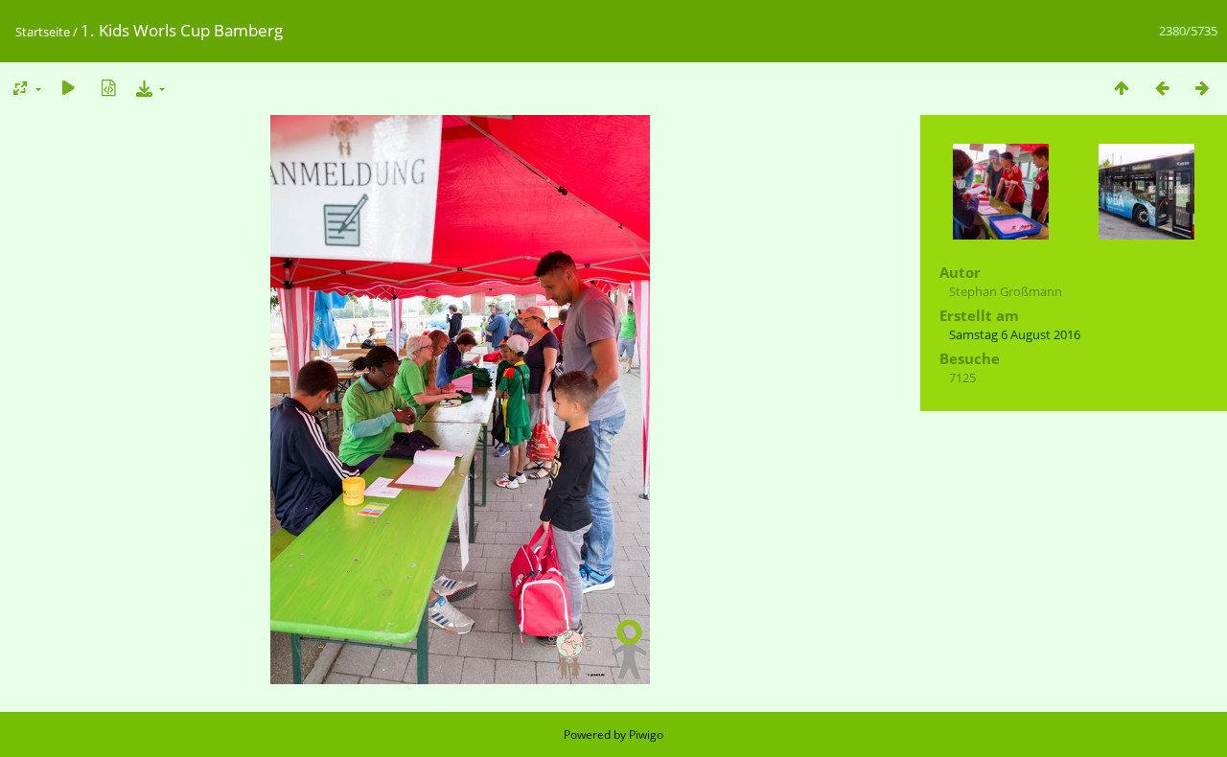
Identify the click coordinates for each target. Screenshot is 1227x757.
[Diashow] (68, 88)
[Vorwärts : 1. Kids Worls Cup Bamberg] (1202, 88)
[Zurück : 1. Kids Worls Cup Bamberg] (1162, 88)
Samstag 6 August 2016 (1014, 334)
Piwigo (646, 734)
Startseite (42, 31)
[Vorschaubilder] (1121, 88)
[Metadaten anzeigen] (108, 88)
